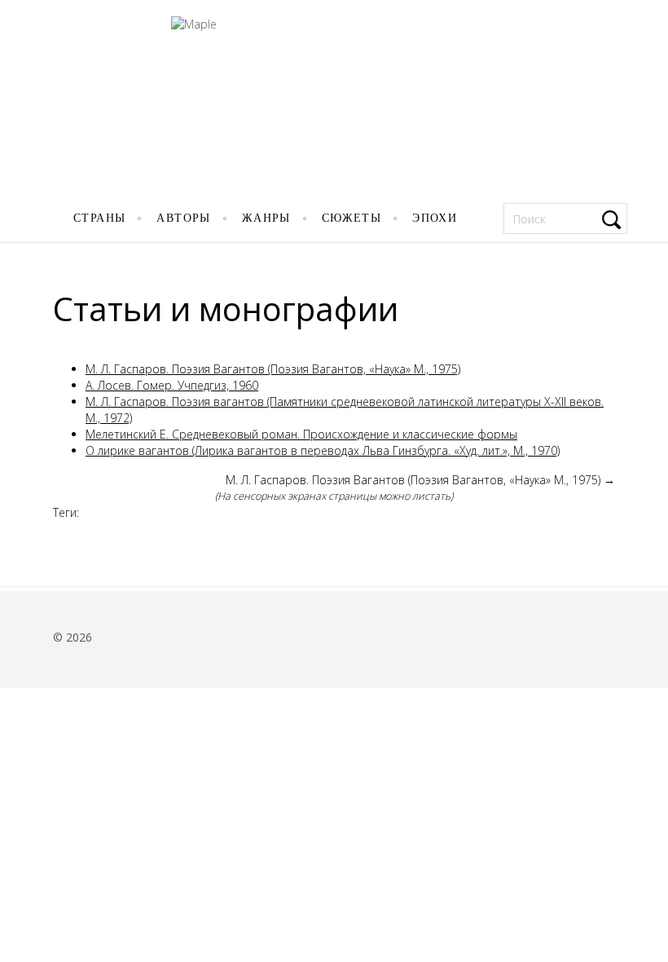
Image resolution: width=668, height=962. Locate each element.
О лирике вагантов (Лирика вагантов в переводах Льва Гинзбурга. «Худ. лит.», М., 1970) (323, 450)
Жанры (266, 218)
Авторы (183, 218)
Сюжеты (351, 218)
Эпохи (434, 218)
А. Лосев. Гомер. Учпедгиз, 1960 (172, 385)
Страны (99, 218)
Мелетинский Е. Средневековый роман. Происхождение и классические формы (301, 434)
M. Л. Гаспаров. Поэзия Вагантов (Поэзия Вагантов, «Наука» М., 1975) (273, 369)
